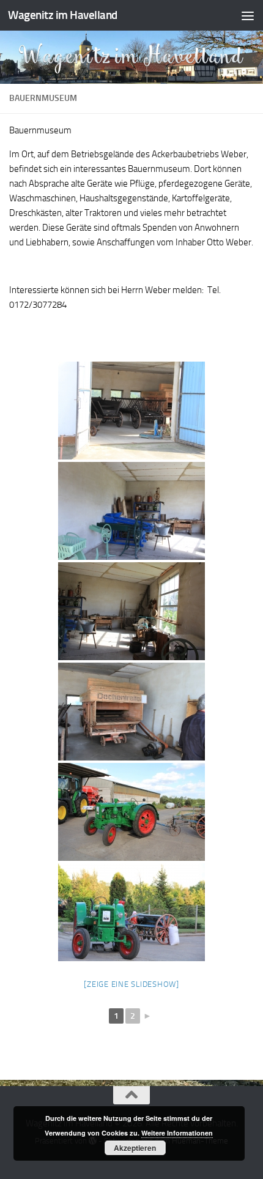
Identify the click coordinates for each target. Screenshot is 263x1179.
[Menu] (247, 15)
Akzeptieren (135, 1147)
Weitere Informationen (177, 1132)
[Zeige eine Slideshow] (131, 984)
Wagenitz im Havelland (62, 15)
